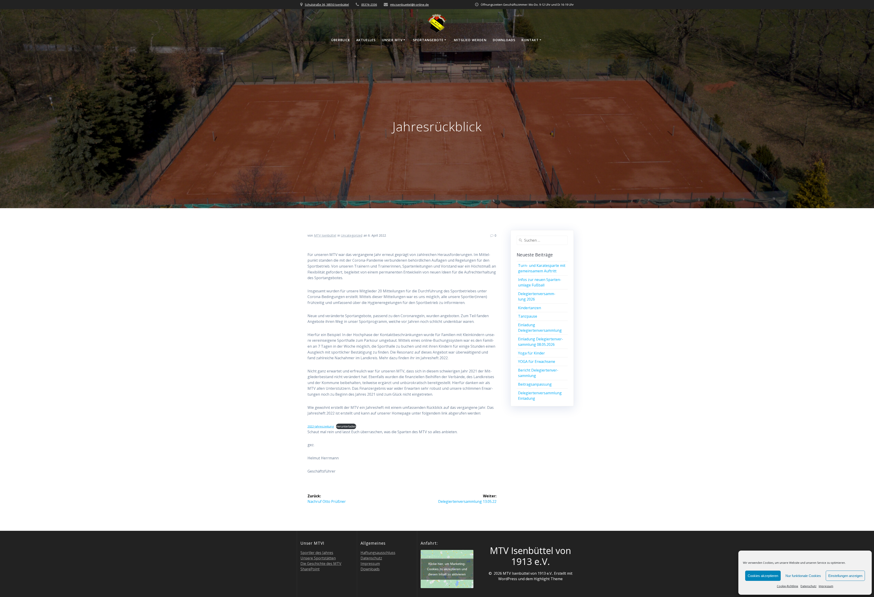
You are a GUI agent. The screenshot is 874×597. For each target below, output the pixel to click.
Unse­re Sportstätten (318, 558)
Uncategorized (351, 235)
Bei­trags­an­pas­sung (535, 384)
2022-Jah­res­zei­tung (320, 426)
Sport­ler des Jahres (316, 552)
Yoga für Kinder (531, 353)
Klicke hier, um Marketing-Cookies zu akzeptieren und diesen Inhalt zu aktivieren (447, 569)
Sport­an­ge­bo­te (428, 40)
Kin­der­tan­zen (529, 307)
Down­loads (504, 40)
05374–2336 (369, 5)
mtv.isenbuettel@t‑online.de (409, 5)
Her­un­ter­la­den (346, 426)
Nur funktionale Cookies (803, 576)
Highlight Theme (548, 578)
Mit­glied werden (470, 40)
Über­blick (340, 40)
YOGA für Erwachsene (536, 361)
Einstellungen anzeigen (845, 576)
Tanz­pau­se (527, 316)
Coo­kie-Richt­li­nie (787, 586)
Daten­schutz (808, 586)
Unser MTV (392, 40)
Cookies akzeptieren (763, 576)
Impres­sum (826, 586)
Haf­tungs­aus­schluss (378, 552)
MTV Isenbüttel (325, 235)
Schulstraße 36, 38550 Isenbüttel (327, 5)
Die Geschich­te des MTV (320, 563)
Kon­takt (530, 40)
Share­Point (310, 569)
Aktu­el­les (366, 40)
